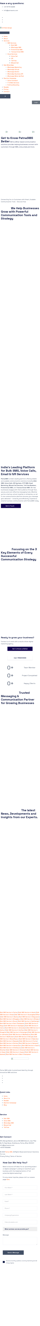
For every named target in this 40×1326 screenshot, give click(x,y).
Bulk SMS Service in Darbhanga (28, 1021)
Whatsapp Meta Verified (15, 76)
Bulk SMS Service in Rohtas (9, 1043)
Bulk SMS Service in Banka (9, 1017)
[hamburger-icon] (4, 33)
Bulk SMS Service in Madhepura (19, 1034)
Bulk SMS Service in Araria (26, 1012)
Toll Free (14, 61)
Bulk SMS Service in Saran (30, 1045)
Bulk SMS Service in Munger (24, 1037)
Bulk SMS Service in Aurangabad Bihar (27, 1014)
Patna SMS (8, 1152)
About (6, 38)
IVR (12, 58)
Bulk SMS (14, 45)
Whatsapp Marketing (14, 67)
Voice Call (14, 56)
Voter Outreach (12, 80)
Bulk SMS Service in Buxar (8, 1021)
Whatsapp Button (13, 72)
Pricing (6, 89)
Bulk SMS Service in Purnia (28, 1041)
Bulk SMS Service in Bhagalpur (10, 1019)
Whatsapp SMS (16, 47)
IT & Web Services (13, 83)
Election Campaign (10, 78)
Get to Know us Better (20, 649)
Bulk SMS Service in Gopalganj (14, 1026)
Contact (6, 91)
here (8, 1179)
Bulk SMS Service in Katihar (15, 1030)
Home (5, 36)
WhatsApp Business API (15, 74)
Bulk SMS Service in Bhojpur (30, 1019)
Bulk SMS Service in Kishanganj (17, 1032)
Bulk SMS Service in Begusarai (29, 1017)
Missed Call (15, 63)
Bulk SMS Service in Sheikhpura (10, 1048)
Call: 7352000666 (20, 658)
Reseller (6, 87)
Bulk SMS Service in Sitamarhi (16, 1050)
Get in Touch (11, 506)
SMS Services (11, 43)
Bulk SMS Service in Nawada (9, 1041)
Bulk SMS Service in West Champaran (18, 1054)
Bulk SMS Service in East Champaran (12, 1023)
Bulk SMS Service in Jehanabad (15, 1028)
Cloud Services (12, 54)
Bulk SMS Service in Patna (8, 1012)
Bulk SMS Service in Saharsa (28, 1043)
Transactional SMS (17, 52)
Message (6, 1235)
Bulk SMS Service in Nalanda (28, 1039)
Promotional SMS (16, 49)
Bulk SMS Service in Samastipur (10, 1045)
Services (6, 41)
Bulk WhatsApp (9, 65)
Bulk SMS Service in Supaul (15, 1052)
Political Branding (13, 85)
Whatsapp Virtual (13, 69)
